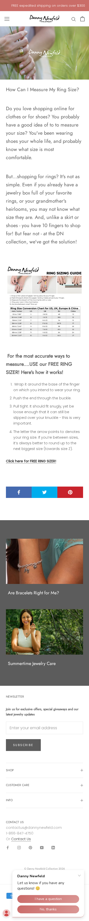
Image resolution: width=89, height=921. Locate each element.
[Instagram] (19, 847)
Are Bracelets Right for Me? (33, 593)
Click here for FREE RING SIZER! (31, 461)
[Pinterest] (30, 847)
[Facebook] (7, 847)
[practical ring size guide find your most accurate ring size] (44, 302)
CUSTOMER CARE (17, 785)
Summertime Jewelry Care (32, 663)
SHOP (10, 770)
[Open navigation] (6, 19)
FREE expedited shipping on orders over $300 (48, 5)
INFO (9, 800)
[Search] (73, 19)
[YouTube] (42, 847)
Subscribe (23, 745)
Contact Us (21, 838)
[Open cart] (82, 18)
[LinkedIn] (53, 847)
